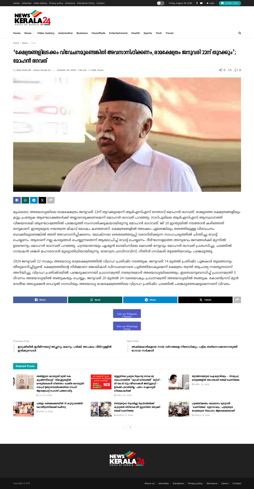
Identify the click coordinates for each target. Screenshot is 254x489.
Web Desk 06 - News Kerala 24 (33, 70)
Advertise (26, 3)
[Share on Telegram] (34, 200)
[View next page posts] (130, 427)
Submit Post (231, 3)
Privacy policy (56, 3)
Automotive (65, 33)
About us (149, 483)
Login (211, 3)
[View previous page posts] (123, 427)
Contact (101, 3)
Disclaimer (178, 483)
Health (135, 33)
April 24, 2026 (123, 395)
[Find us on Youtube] (201, 3)
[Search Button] (239, 33)
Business (82, 33)
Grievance (70, 3)
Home (17, 33)
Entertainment (118, 33)
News (27, 33)
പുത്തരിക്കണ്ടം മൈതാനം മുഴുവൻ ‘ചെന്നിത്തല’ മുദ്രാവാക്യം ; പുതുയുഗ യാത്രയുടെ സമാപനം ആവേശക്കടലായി (213, 407)
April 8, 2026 (45, 411)
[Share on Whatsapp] (25, 200)
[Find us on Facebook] (197, 3)
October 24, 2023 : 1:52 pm (72, 70)
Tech (159, 33)
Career (16, 3)
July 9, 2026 (45, 395)
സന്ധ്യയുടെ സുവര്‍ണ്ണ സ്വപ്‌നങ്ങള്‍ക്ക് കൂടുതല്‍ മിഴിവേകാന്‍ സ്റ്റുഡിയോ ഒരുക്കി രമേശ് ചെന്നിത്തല (137, 407)
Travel (169, 33)
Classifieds (98, 33)
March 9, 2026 (202, 415)
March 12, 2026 (124, 415)
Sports (148, 33)
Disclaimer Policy (86, 3)
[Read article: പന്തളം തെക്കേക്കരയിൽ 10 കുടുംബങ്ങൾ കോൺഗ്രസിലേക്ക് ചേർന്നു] (23, 409)
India (33, 43)
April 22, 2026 (201, 384)
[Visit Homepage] (32, 17)
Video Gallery (40, 3)
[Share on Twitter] (42, 200)
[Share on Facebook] (17, 200)
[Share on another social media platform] (51, 200)
